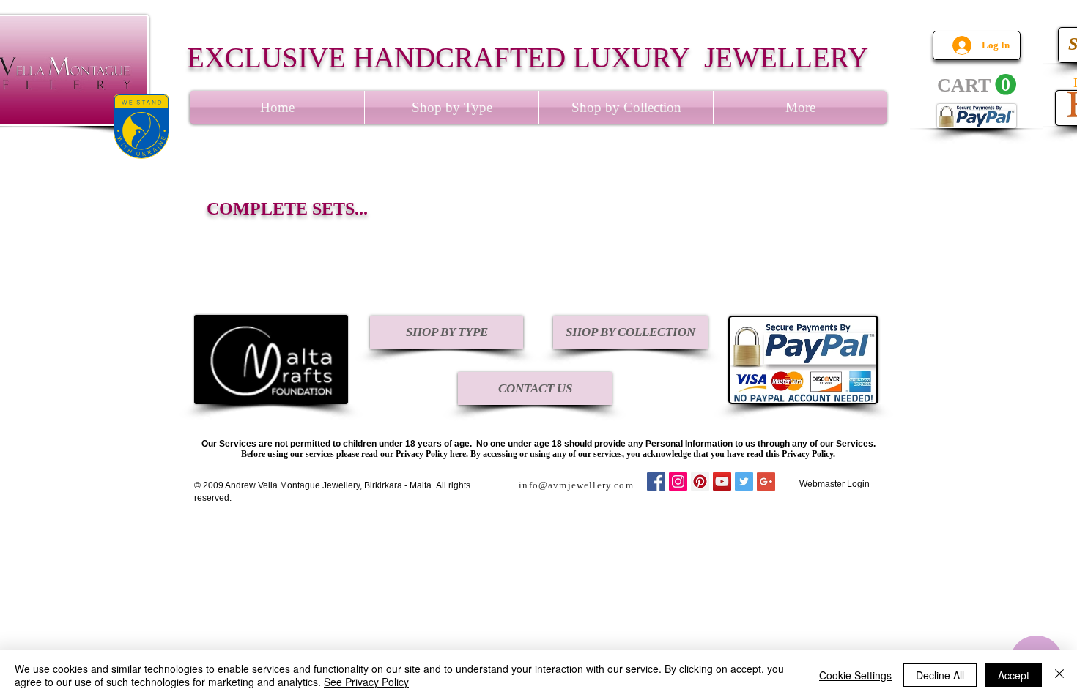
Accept (1013, 675)
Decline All (940, 675)
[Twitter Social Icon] (744, 481)
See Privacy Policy (366, 681)
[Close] (1059, 675)
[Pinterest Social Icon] (700, 481)
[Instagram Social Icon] (678, 481)
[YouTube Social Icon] (722, 481)
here (458, 454)
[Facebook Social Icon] (656, 481)
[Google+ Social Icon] (766, 481)
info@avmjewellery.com (576, 485)
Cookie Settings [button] (855, 675)
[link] (976, 85)
